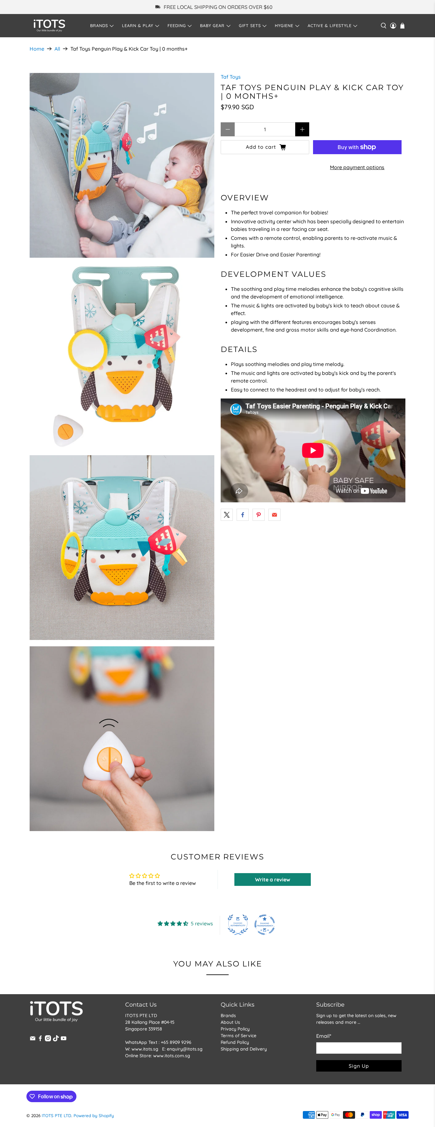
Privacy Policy (235, 1029)
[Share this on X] (227, 515)
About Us (230, 1022)
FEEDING (177, 25)
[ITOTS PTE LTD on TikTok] (56, 1040)
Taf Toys (231, 77)
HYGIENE (284, 25)
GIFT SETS (250, 25)
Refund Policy (235, 1042)
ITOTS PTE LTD (56, 1115)
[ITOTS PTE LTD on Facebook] (40, 1040)
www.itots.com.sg (171, 1056)
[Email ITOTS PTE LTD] (33, 1040)
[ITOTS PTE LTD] (49, 25)
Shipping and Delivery (244, 1049)
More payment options (357, 167)
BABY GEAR (212, 25)
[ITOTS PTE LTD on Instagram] (48, 1040)
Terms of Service (238, 1035)
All (57, 48)
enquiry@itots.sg (185, 1049)
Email (323, 1036)
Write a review (272, 879)
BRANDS (99, 25)
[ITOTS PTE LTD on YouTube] (64, 1040)
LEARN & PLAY (137, 25)
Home (37, 48)
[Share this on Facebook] (243, 515)
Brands (228, 1015)
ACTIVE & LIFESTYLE (330, 25)
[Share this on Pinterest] (259, 515)
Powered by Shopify (94, 1115)
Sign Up (359, 1066)
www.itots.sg (145, 1049)
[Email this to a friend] (274, 515)
